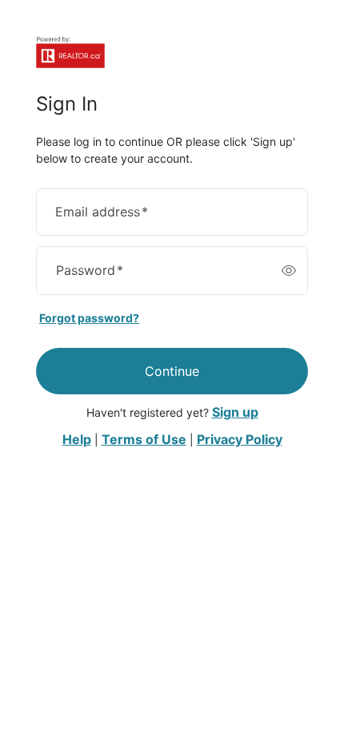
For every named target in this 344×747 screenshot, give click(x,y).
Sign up (235, 412)
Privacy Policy (239, 439)
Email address (101, 211)
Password (89, 270)
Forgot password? (89, 318)
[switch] (288, 270)
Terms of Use (144, 439)
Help (76, 439)
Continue (172, 371)
